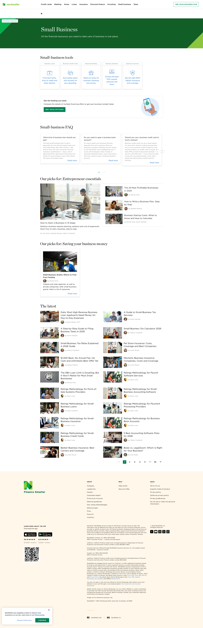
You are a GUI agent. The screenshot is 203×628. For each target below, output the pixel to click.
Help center (123, 486)
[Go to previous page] (119, 462)
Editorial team (92, 508)
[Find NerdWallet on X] (151, 533)
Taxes (136, 4)
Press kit (90, 514)
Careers (90, 492)
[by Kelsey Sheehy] (62, 365)
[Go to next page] (160, 462)
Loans (74, 4)
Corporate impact (94, 495)
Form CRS (130, 575)
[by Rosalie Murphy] (126, 208)
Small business (124, 4)
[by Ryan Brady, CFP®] (62, 322)
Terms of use (155, 486)
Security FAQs (124, 489)
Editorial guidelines (94, 501)
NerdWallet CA (116, 617)
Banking (57, 4)
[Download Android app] (45, 534)
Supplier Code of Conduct (160, 489)
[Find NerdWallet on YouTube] (155, 533)
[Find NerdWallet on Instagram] (159, 533)
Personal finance (97, 4)
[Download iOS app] (30, 534)
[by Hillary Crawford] (125, 332)
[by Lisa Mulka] (125, 454)
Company (90, 486)
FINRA (121, 573)
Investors (90, 517)
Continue (42, 620)
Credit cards (46, 4)
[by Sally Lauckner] (62, 410)
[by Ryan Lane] (125, 379)
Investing (111, 4)
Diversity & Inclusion (95, 498)
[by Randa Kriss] (126, 194)
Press (89, 511)
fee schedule (99, 579)
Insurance (83, 4)
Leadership (91, 489)
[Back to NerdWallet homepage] (41, 13)
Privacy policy (155, 492)
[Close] (49, 610)
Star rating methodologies (97, 505)
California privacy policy (159, 495)
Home (66, 4)
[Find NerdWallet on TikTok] (168, 533)
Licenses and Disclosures (112, 539)
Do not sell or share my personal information (162, 503)
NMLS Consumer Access (94, 539)
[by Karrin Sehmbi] (125, 319)
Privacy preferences (157, 498)
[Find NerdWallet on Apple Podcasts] (163, 533)
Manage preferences (24, 620)
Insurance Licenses (102, 549)
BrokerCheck (116, 579)
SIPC (125, 573)
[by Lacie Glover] (125, 350)
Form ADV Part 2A (141, 575)
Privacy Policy (94, 577)
